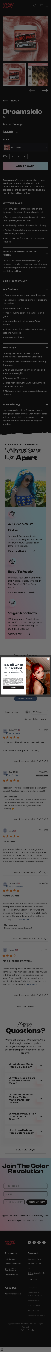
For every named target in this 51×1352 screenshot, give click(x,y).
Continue (13, 687)
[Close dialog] (48, 659)
